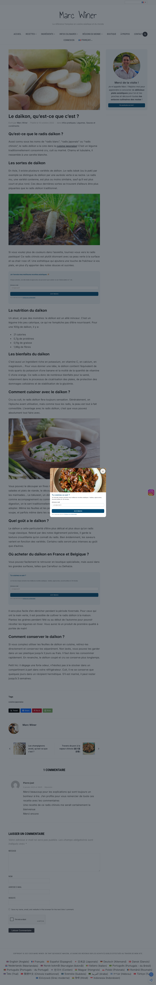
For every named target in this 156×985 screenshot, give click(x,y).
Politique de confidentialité (70, 514)
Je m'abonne (78, 511)
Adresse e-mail (56, 502)
